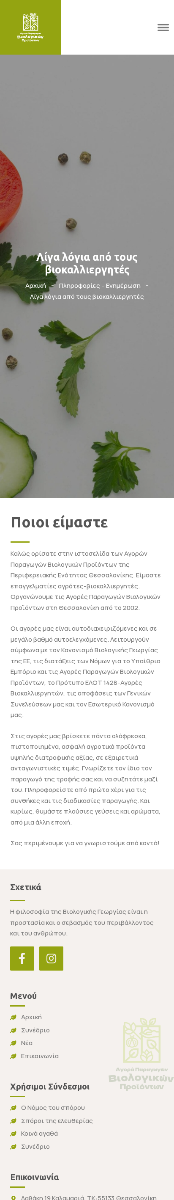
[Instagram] (51, 958)
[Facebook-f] (22, 958)
